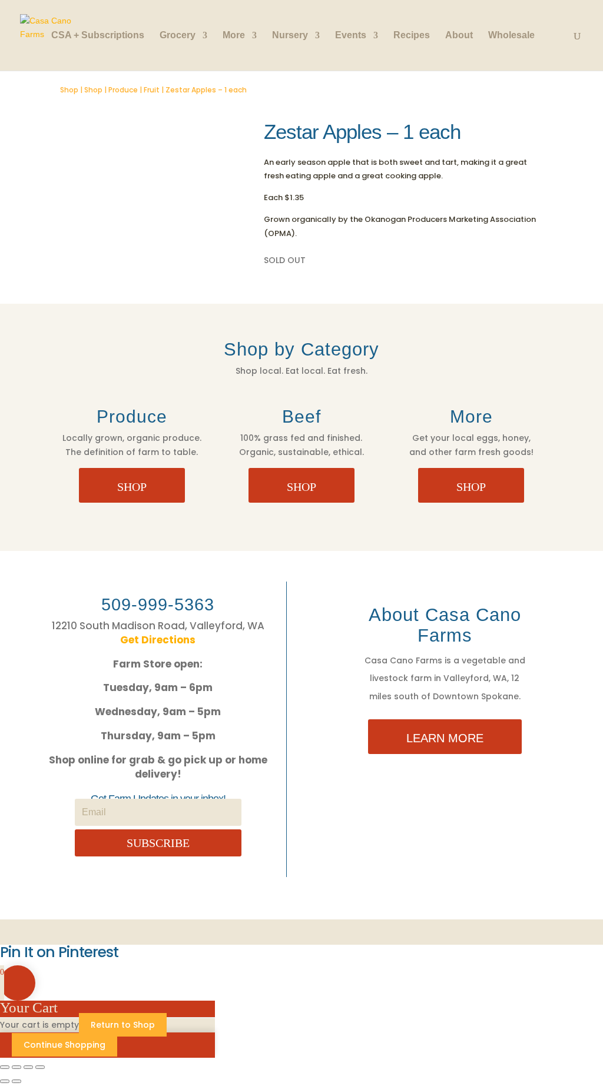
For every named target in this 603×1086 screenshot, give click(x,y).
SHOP (132, 486)
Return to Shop (123, 1025)
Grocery (178, 35)
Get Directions (158, 640)
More (234, 35)
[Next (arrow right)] (16, 1081)
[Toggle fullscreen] (16, 1067)
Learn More (444, 738)
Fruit (152, 90)
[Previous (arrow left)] (4, 1081)
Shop (69, 90)
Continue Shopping (64, 1045)
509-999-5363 (157, 604)
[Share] (28, 1067)
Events (350, 35)
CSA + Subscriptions (97, 35)
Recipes (411, 35)
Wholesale (511, 35)
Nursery (290, 35)
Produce (123, 90)
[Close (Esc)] (40, 1067)
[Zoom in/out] (4, 1067)
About (459, 35)
